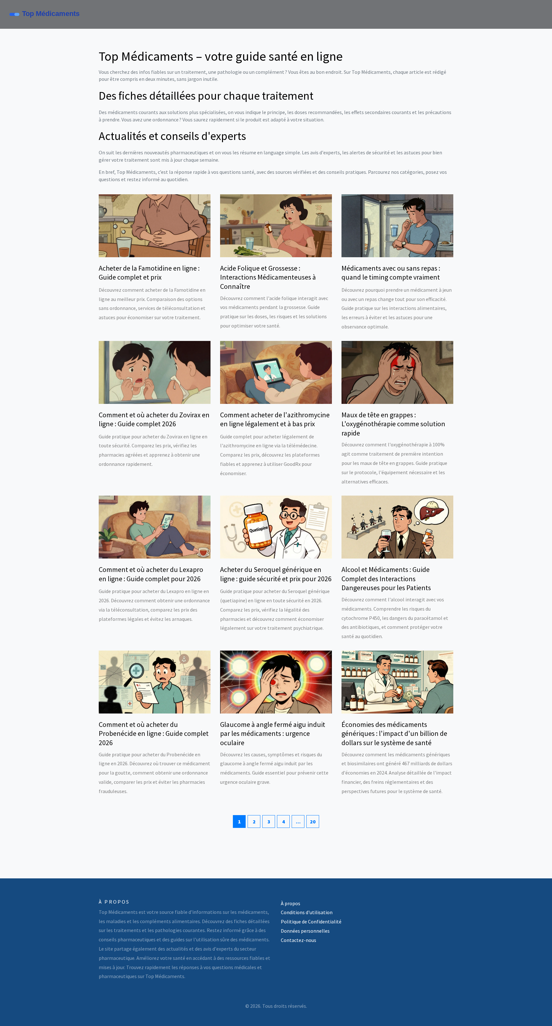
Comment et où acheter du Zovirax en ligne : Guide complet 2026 (154, 419)
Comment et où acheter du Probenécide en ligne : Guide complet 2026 (154, 733)
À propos (290, 903)
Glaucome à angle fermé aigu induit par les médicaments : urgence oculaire (272, 733)
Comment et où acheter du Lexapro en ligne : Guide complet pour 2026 (151, 574)
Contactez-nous (298, 940)
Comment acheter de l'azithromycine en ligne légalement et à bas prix (275, 419)
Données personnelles (305, 931)
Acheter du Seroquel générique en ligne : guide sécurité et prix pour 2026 (276, 574)
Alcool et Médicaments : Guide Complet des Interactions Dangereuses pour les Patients (386, 578)
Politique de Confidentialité (311, 921)
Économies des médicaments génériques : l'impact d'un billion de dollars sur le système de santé (394, 733)
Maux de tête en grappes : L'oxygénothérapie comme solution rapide (393, 423)
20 (313, 821)
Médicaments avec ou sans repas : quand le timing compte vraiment (390, 273)
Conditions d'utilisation (307, 912)
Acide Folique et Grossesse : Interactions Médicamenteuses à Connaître (268, 277)
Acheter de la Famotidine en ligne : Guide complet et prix (149, 273)
